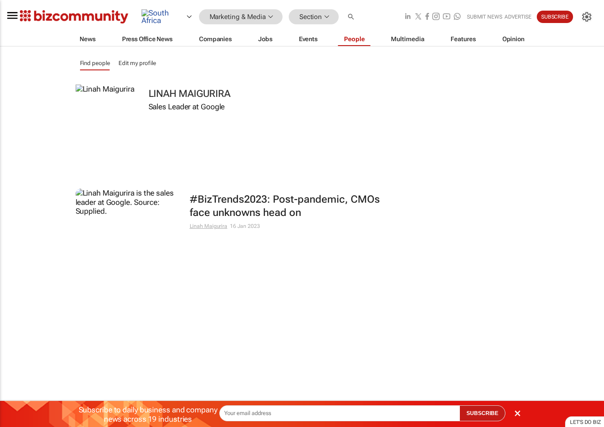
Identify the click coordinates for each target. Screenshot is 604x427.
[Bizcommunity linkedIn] (407, 17)
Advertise (518, 16)
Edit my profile (137, 63)
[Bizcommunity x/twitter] (418, 17)
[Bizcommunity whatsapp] (457, 17)
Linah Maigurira (209, 226)
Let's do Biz (585, 422)
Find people (95, 63)
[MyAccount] (587, 17)
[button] (352, 17)
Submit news (484, 16)
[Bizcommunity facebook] (427, 17)
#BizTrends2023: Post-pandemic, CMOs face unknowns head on (285, 206)
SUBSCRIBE (482, 413)
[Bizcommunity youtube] (446, 17)
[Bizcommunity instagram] (436, 17)
